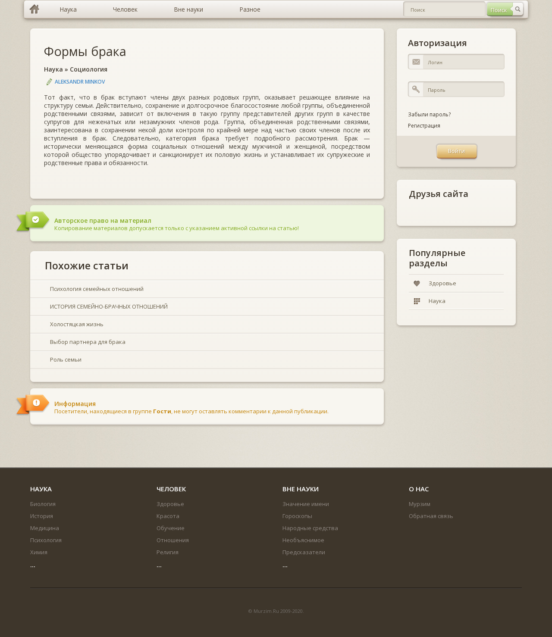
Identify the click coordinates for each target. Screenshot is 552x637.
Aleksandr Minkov (80, 81)
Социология (88, 69)
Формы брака (85, 51)
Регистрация (424, 125)
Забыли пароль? (429, 114)
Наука (53, 69)
